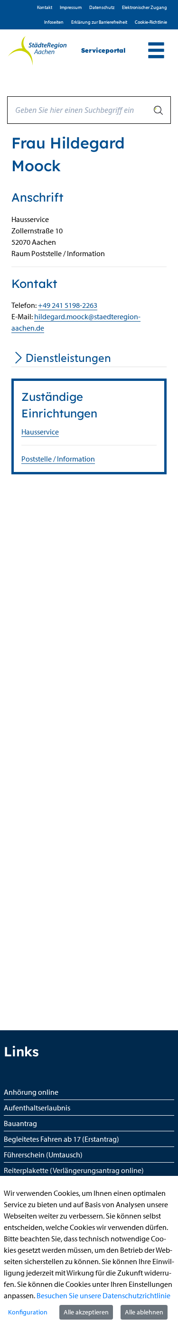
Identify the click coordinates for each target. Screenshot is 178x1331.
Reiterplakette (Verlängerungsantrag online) (74, 1170)
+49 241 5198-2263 (67, 305)
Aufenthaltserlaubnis (37, 1107)
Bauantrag (20, 1123)
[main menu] (156, 51)
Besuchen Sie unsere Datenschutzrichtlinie (103, 1295)
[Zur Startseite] (37, 50)
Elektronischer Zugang (144, 7)
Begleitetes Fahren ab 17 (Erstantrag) (61, 1139)
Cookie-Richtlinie (151, 22)
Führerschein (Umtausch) (43, 1154)
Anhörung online (31, 1092)
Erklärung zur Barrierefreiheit (99, 22)
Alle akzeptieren (86, 1312)
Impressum (71, 7)
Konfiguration (27, 1312)
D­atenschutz (101, 7)
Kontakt (44, 7)
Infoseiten (54, 22)
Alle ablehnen (144, 1312)
